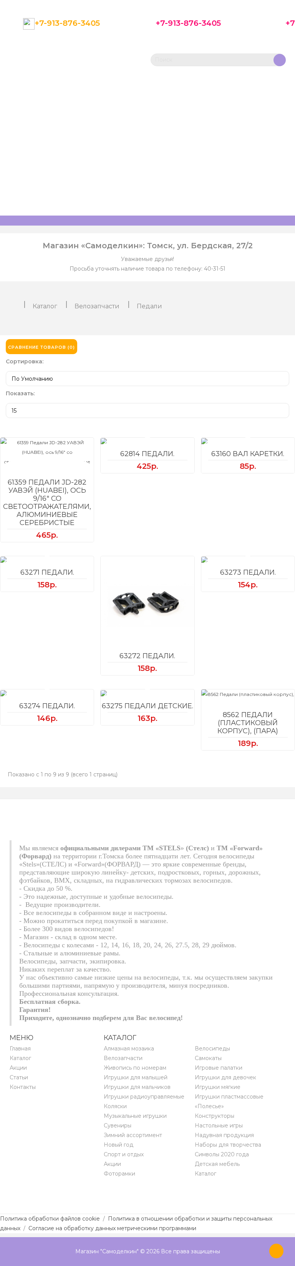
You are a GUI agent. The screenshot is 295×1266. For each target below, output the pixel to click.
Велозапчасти (97, 306)
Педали (149, 306)
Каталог (45, 306)
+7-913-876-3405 (67, 23)
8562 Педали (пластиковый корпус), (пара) (247, 723)
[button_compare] (47, 462)
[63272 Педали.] (147, 603)
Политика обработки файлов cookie (50, 1218)
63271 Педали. (47, 572)
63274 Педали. (47, 706)
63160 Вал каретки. (247, 454)
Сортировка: (24, 361)
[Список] (281, 347)
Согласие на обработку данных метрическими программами (112, 1228)
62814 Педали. (147, 454)
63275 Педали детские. (147, 706)
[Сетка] (266, 347)
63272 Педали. (147, 656)
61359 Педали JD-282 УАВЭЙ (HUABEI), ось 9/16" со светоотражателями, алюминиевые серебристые (47, 502)
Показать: (20, 393)
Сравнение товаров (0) (41, 347)
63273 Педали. (248, 572)
